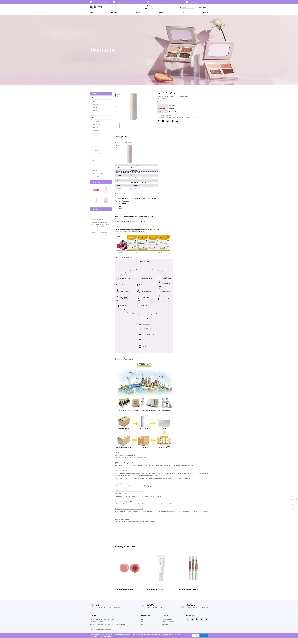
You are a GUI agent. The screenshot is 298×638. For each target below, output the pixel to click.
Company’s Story (167, 619)
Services (137, 12)
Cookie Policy (117, 636)
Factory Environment (168, 622)
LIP (142, 619)
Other (142, 627)
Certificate (165, 624)
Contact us (205, 12)
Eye (142, 624)
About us (160, 12)
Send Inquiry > (161, 127)
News (182, 12)
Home (91, 12)
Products (114, 12)
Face (142, 622)
